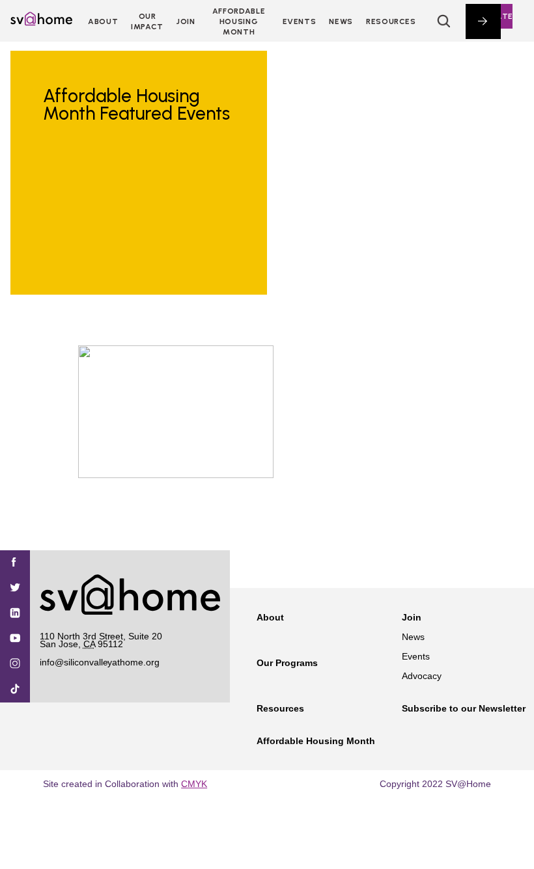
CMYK (194, 784)
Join (411, 617)
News (341, 21)
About (103, 21)
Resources (391, 21)
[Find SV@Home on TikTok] (15, 690)
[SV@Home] (41, 22)
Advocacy (422, 676)
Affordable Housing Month (238, 21)
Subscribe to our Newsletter (464, 708)
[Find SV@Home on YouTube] (15, 639)
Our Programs (287, 663)
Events (299, 21)
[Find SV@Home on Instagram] (15, 664)
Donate (496, 16)
